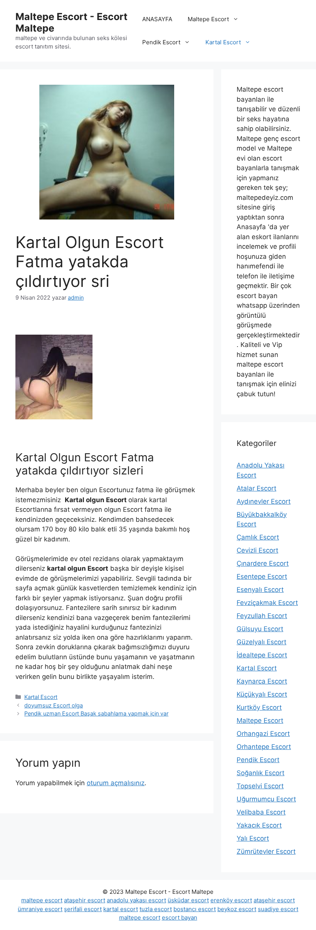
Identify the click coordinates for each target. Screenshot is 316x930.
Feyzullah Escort (262, 616)
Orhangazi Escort (263, 733)
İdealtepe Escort (262, 655)
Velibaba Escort (261, 812)
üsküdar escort (188, 900)
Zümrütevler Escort (266, 851)
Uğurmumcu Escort (266, 799)
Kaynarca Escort (262, 681)
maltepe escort (41, 900)
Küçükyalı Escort (262, 694)
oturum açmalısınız (116, 783)
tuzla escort (156, 909)
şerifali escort (83, 909)
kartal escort (120, 909)
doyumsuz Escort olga (53, 705)
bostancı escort (194, 909)
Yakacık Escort (259, 825)
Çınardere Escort (263, 563)
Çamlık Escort (258, 537)
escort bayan (179, 917)
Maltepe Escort (208, 19)
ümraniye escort (40, 909)
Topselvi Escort (260, 786)
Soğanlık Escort (260, 773)
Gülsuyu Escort (260, 629)
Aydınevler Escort (264, 501)
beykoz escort (236, 909)
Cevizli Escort (257, 550)
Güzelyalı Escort (261, 642)
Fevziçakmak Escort (267, 603)
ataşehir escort (84, 900)
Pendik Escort (161, 42)
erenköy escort (231, 900)
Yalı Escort (253, 838)
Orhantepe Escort (264, 747)
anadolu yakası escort (136, 900)
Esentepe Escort (262, 576)
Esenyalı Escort (260, 589)
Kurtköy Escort (259, 707)
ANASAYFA (157, 19)
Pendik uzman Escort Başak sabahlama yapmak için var (96, 713)
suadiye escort (278, 909)
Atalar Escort (256, 488)
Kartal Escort (223, 42)
